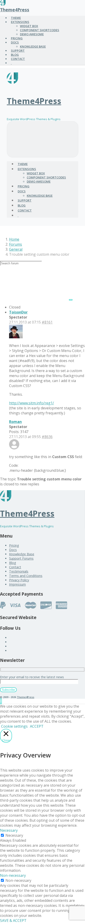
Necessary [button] (9, 830)
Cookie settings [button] (14, 726)
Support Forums (21, 558)
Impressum (17, 584)
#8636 (47, 436)
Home (14, 239)
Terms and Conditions (25, 576)
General (15, 249)
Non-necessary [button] (13, 875)
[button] (1, 701)
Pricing (14, 545)
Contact (15, 567)
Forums (15, 244)
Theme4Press (14, 10)
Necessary (14, 835)
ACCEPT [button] (37, 726)
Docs (13, 550)
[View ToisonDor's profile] (16, 336)
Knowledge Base (21, 554)
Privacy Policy (19, 580)
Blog (12, 563)
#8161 (47, 322)
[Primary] (42, 139)
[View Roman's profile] (14, 448)
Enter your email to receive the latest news (32, 677)
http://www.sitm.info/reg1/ (31, 402)
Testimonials (18, 571)
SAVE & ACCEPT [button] (13, 920)
